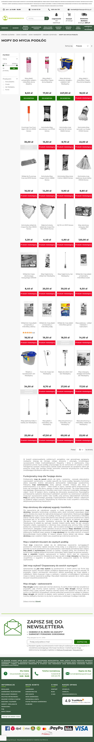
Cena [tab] (5, 59)
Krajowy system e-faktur (10, 699)
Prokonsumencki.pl (69, 694)
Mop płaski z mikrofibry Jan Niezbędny (47, 422)
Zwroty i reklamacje (9, 704)
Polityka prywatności (9, 696)
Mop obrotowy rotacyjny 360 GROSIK (83, 227)
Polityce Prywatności (64, 650)
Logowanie (30, 689)
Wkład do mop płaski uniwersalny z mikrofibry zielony (29, 325)
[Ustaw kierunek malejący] (92, 46)
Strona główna (8, 35)
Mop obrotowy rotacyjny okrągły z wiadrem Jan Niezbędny (65, 81)
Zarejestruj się (31, 691)
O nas (53, 694)
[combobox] (38, 18)
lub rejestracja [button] (56, 21)
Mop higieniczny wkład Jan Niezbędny (47, 275)
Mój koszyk (30, 694)
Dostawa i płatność (8, 701)
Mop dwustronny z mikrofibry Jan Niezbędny (65, 422)
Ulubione (29, 704)
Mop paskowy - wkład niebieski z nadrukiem (83, 325)
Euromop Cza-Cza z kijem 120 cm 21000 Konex (29, 129)
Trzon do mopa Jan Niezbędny (47, 373)
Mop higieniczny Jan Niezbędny (65, 275)
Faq (2, 709)
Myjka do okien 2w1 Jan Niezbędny (65, 373)
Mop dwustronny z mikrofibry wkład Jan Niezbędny (83, 422)
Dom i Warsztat (35, 35)
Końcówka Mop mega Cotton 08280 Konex (47, 178)
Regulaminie (77, 650)
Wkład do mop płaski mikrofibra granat (65, 324)
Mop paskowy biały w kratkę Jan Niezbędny (29, 422)
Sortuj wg (68, 46)
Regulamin (5, 689)
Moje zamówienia (32, 696)
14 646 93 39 (36, 9)
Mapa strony (6, 711)
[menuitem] (6, 28)
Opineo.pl (65, 689)
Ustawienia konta (32, 699)
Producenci (5, 706)
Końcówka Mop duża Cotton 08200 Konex (65, 177)
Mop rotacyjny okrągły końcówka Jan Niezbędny (83, 373)
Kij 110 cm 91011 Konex (65, 225)
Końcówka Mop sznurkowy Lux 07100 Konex (47, 129)
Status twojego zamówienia (36, 701)
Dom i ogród (21, 35)
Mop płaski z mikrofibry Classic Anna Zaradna (47, 80)
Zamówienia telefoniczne (11, 691)
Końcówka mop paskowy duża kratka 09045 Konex (83, 178)
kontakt (81, 9)
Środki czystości (50, 35)
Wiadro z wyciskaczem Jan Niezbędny (28, 373)
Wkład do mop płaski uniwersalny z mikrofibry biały (47, 325)
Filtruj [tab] (6, 55)
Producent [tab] (7, 79)
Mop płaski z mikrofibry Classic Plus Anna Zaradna (83, 80)
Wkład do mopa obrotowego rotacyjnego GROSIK (28, 276)
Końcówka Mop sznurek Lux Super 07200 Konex (83, 129)
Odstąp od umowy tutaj (11, 716)
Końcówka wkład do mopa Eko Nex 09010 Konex (29, 227)
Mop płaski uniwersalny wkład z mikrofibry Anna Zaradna (28, 81)
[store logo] (13, 18)
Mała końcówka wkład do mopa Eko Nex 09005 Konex (47, 227)
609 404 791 (55, 9)
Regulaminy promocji (9, 694)
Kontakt (54, 689)
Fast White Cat (44, 740)
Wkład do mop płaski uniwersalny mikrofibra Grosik (83, 276)
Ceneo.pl (65, 691)
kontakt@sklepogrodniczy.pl (80, 674)
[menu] (47, 28)
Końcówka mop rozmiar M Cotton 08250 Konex (65, 129)
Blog (53, 691)
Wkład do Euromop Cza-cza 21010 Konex (28, 177)
